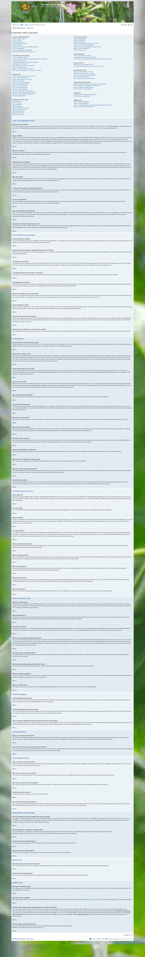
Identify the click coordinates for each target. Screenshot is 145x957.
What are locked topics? (18, 112)
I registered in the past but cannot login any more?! (25, 46)
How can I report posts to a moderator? (22, 90)
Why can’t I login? (16, 45)
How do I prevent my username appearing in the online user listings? (30, 59)
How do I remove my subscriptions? (83, 89)
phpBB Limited (60, 888)
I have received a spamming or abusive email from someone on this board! (93, 59)
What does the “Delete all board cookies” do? (24, 51)
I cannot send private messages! (82, 55)
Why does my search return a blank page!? (85, 75)
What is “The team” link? (80, 50)
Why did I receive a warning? (19, 89)
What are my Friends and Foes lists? (83, 64)
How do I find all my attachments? (82, 96)
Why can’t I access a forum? (19, 85)
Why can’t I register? (17, 42)
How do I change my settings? (20, 57)
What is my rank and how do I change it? (22, 68)
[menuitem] (23, 25)
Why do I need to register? (19, 38)
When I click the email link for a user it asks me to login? (26, 70)
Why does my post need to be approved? (23, 94)
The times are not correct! (19, 60)
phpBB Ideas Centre (90, 899)
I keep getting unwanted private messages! (85, 57)
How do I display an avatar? (19, 67)
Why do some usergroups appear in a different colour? (88, 46)
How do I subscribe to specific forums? (84, 87)
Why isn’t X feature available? (81, 103)
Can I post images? (17, 106)
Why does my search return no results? (84, 73)
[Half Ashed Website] (26, 8)
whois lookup (16, 911)
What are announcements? (19, 109)
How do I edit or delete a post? (20, 77)
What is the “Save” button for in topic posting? (24, 92)
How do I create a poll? (18, 81)
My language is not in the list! (19, 64)
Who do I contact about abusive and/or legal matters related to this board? (93, 105)
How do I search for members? (82, 76)
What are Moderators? (79, 40)
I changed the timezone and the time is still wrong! (25, 62)
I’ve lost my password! (18, 48)
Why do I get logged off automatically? (22, 50)
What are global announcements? (21, 107)
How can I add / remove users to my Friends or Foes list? (88, 66)
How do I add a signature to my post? (22, 79)
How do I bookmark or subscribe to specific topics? (87, 85)
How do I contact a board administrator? (84, 106)
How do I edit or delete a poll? (19, 84)
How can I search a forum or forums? (83, 71)
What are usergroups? (79, 42)
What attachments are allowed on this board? (85, 94)
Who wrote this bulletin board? (81, 101)
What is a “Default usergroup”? (81, 48)
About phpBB (16, 890)
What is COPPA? (16, 40)
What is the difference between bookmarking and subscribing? (90, 84)
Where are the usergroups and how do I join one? (86, 43)
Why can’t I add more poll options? (21, 82)
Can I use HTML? (17, 103)
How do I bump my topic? (18, 95)
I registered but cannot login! (19, 43)
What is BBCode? (16, 101)
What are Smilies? (17, 104)
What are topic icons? (18, 114)
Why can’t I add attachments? (20, 87)
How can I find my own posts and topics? (84, 78)
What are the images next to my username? (23, 65)
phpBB (68, 286)
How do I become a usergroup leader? (83, 45)
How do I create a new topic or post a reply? (23, 76)
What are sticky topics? (18, 111)
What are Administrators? (80, 38)
